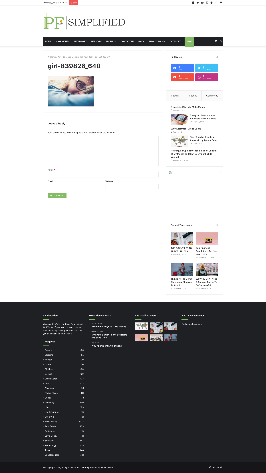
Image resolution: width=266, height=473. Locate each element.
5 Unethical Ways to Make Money (188, 107)
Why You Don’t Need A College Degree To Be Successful (206, 282)
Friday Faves (51, 393)
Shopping (49, 440)
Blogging (49, 355)
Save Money (80, 41)
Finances (49, 388)
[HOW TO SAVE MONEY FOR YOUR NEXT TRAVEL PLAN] (156, 327)
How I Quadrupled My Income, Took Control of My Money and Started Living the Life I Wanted (194, 153)
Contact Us (127, 41)
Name (51, 170)
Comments (212, 95)
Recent (193, 95)
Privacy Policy (157, 41)
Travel (48, 450)
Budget (48, 359)
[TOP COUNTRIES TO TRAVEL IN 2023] (182, 238)
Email (51, 181)
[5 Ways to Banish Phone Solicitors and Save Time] (179, 119)
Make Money (62, 41)
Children (49, 369)
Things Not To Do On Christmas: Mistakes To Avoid (181, 282)
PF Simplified (107, 467)
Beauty (48, 350)
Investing (49, 402)
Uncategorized (52, 455)
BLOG (189, 41)
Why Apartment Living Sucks (186, 128)
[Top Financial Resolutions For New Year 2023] (207, 238)
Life (46, 407)
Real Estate (50, 426)
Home (48, 41)
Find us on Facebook (191, 324)
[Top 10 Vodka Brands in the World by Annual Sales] (179, 141)
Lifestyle (96, 41)
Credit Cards (51, 378)
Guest (48, 397)
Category (175, 41)
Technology (50, 445)
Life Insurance (52, 412)
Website (109, 181)
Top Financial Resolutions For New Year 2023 (207, 251)
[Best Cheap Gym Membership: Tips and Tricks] (156, 337)
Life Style (49, 417)
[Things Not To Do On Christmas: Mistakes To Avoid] (182, 269)
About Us (111, 41)
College (48, 374)
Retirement (50, 431)
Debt (47, 383)
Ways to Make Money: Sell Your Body (75, 57)
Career (48, 364)
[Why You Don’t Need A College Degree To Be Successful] (207, 269)
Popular (175, 95)
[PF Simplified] (84, 21)
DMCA (141, 41)
